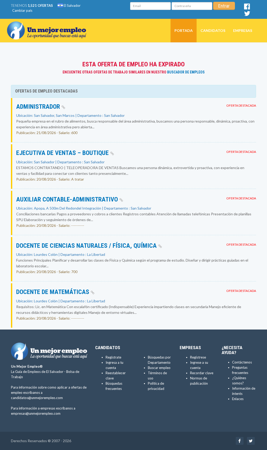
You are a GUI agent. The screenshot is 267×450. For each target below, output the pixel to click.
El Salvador (72, 5)
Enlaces (238, 399)
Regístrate (113, 357)
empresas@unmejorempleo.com (35, 413)
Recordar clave (201, 373)
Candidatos (213, 30)
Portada (183, 30)
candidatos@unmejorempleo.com (37, 398)
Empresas (242, 30)
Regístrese (198, 357)
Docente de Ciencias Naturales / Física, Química (87, 245)
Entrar (224, 6)
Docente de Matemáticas (53, 292)
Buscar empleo (159, 368)
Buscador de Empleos (186, 72)
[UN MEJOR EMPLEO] (48, 25)
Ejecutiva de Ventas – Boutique (63, 153)
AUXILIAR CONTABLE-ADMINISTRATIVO (67, 199)
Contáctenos (242, 362)
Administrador (39, 106)
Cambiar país (22, 10)
